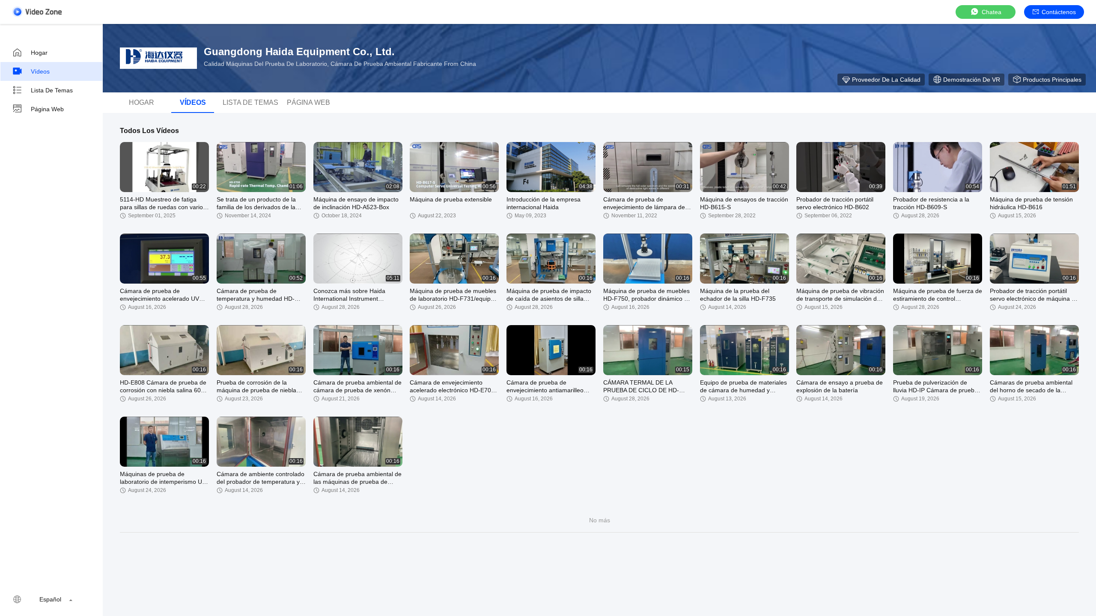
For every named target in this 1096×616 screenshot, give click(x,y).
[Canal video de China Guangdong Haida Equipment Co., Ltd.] (37, 11)
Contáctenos (1059, 12)
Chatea (991, 12)
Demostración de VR (971, 79)
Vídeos (40, 71)
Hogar (39, 52)
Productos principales (1052, 79)
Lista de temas (52, 90)
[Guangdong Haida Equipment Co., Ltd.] (158, 58)
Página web (47, 109)
